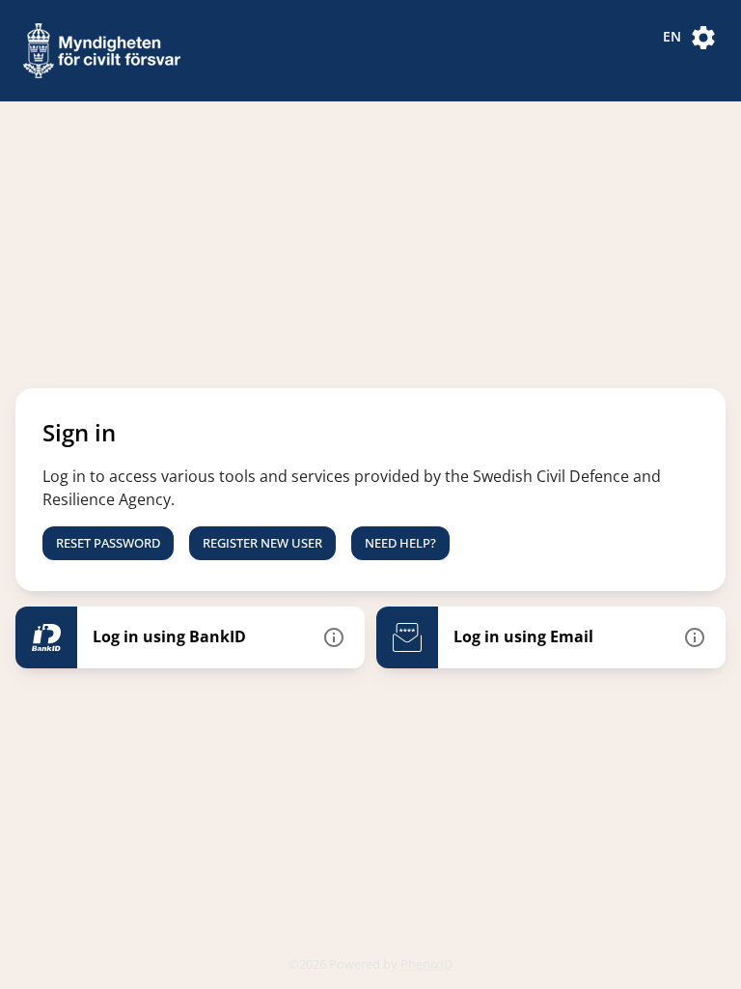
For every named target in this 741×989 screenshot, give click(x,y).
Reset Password (108, 542)
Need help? (400, 542)
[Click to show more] (334, 637)
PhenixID (426, 964)
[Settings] (703, 37)
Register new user (262, 542)
